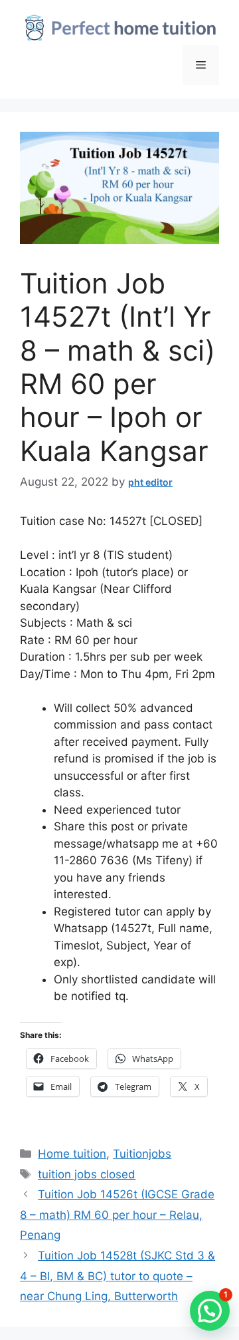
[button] (210, 1311)
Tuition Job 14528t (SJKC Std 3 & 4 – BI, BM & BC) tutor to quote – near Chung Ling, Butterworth (117, 1276)
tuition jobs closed (86, 1174)
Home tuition (72, 1153)
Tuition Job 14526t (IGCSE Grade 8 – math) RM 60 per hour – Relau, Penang (117, 1215)
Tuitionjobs (142, 1153)
